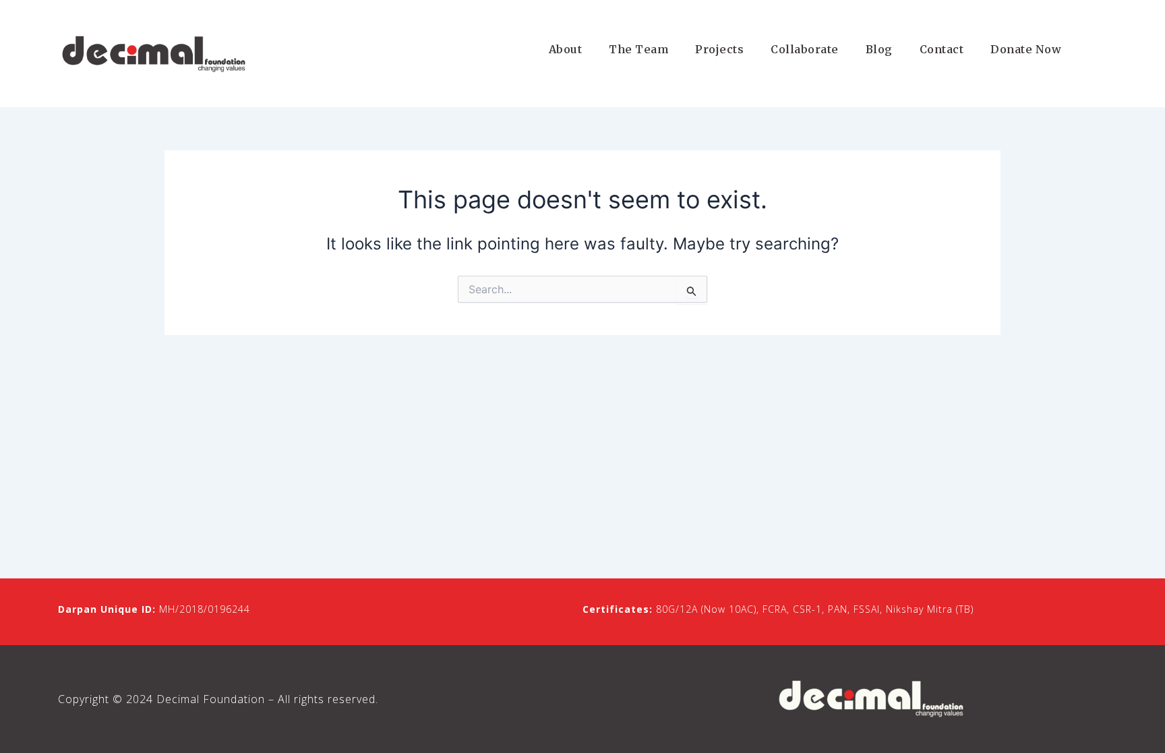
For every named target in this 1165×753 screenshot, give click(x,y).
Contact (942, 49)
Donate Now (1025, 49)
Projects (719, 49)
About (565, 49)
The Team (638, 49)
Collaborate (805, 49)
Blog (879, 49)
